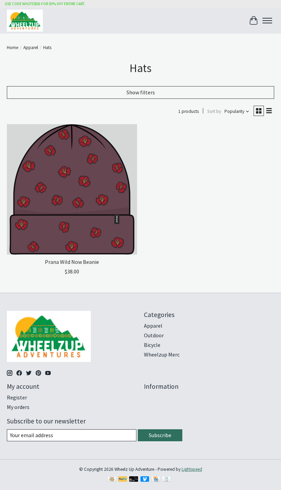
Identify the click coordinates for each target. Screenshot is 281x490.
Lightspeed (192, 469)
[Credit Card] (155, 479)
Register (17, 397)
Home (12, 47)
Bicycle (152, 344)
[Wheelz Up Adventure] (25, 21)
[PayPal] (122, 479)
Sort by (214, 111)
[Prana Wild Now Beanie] (72, 189)
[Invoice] (166, 479)
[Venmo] (144, 479)
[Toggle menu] (267, 20)
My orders (18, 407)
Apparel (30, 47)
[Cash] (112, 479)
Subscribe (160, 435)
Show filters (140, 92)
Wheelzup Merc (162, 354)
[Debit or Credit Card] (133, 479)
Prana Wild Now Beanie (72, 261)
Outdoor (154, 335)
